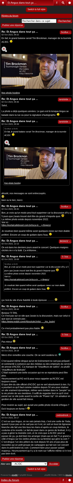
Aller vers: (6, 464)
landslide (64, 99)
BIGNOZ (65, 241)
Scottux (65, 32)
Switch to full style (36, 9)
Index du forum (10, 479)
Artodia (69, 475)
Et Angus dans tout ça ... (22, 2)
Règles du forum (9, 15)
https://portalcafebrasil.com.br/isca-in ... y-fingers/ (26, 225)
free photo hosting (10, 93)
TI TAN (66, 257)
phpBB (15, 475)
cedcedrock (63, 415)
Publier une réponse (12, 25)
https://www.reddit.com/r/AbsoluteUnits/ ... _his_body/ (28, 321)
